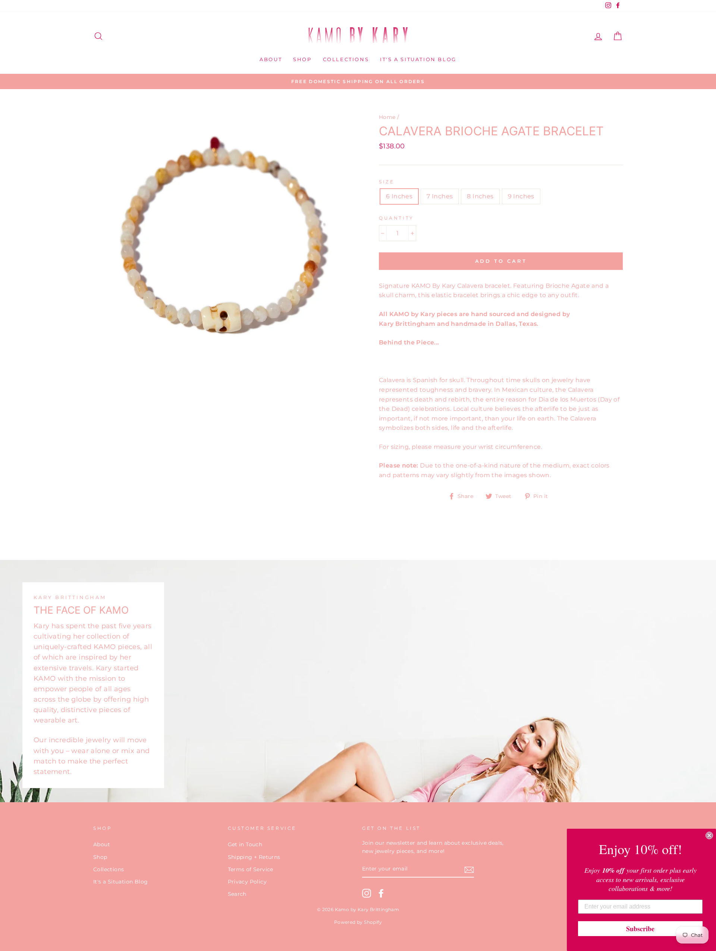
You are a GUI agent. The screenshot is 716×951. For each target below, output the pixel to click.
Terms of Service (250, 869)
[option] (358, 82)
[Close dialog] (709, 835)
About (271, 59)
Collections (346, 59)
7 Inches (440, 196)
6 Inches (399, 196)
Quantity (396, 218)
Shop (302, 59)
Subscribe (640, 928)
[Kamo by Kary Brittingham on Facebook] (381, 893)
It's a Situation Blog (418, 59)
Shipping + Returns (254, 857)
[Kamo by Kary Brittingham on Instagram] (366, 893)
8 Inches (480, 196)
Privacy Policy (247, 882)
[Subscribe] (469, 869)
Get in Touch (245, 844)
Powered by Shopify (358, 922)
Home (387, 117)
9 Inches (521, 196)
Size (386, 182)
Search (237, 894)
